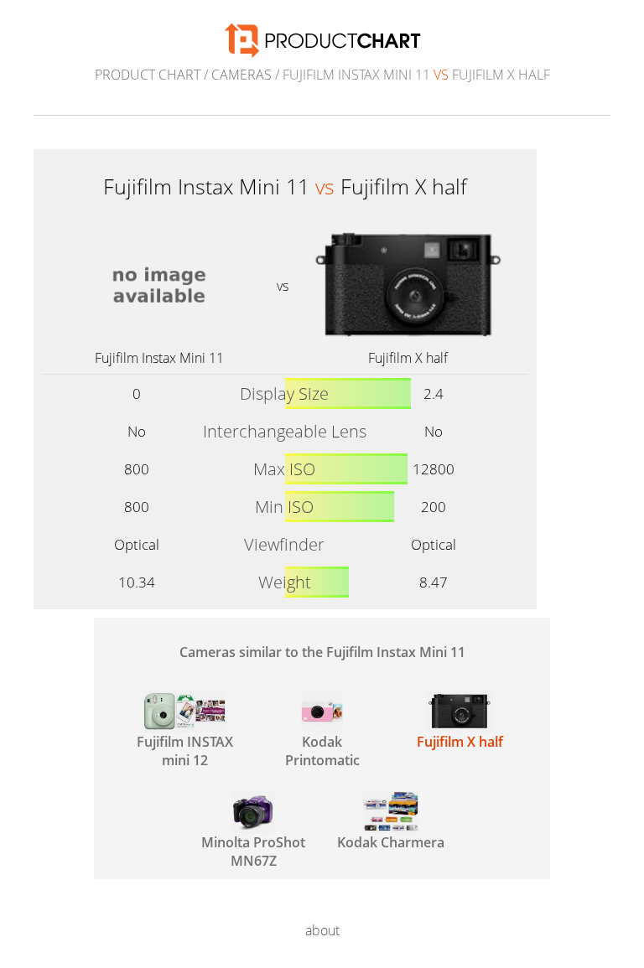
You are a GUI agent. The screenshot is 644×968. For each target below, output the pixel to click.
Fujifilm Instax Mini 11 (159, 358)
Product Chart (147, 74)
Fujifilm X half (408, 358)
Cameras (241, 74)
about (322, 930)
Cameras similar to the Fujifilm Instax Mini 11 (322, 652)
